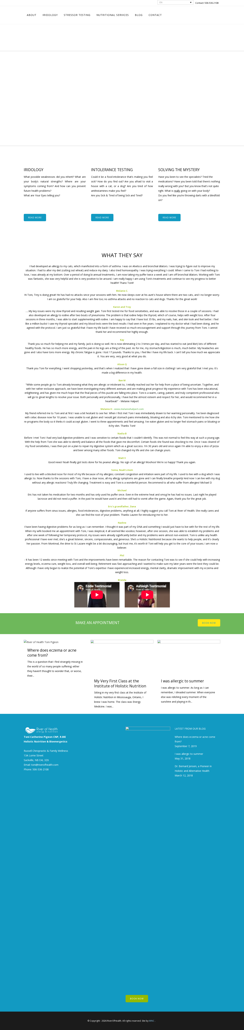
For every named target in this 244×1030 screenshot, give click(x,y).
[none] (176, 2)
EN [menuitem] (161, 2)
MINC (151, 1020)
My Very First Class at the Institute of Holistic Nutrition (120, 683)
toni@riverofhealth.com (44, 764)
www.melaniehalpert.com (129, 409)
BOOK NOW (209, 622)
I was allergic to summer (182, 680)
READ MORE (35, 217)
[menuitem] (176, 2)
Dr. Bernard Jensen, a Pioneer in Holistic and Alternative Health (193, 768)
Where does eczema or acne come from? (51, 653)
